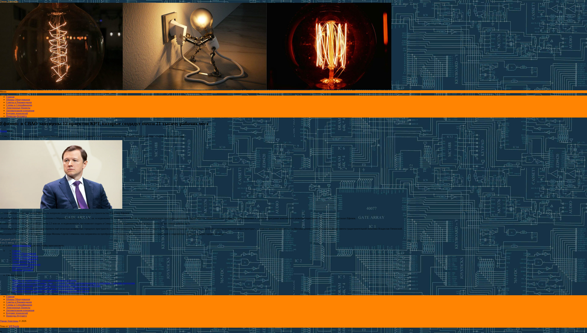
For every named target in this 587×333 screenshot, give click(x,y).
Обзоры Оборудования (18, 99)
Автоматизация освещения (20, 110)
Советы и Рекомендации (19, 102)
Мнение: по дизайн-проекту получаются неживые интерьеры (44, 280)
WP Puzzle (14, 326)
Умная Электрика (9, 1)
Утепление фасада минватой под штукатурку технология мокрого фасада (50, 291)
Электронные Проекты (18, 108)
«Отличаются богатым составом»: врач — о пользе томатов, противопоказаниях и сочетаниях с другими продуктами (73, 283)
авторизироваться (21, 245)
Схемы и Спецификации (19, 105)
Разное (3, 131)
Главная (10, 97)
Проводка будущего (16, 116)
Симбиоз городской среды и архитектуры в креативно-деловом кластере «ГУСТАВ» (56, 286)
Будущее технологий (17, 113)
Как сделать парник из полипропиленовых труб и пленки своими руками (50, 288)
